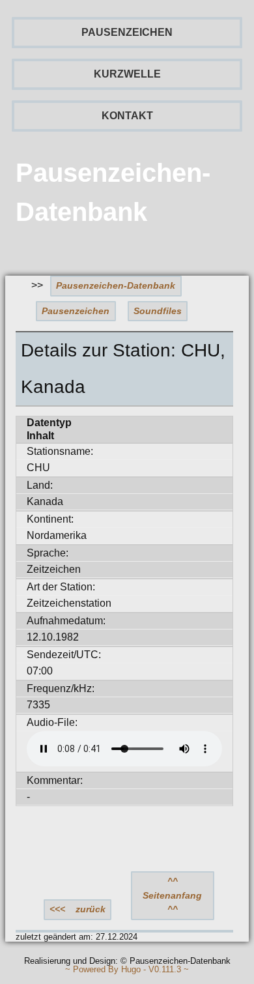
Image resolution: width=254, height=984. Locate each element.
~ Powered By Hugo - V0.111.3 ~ (127, 970)
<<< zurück (77, 909)
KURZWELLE (127, 74)
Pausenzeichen (75, 311)
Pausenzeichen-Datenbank (115, 285)
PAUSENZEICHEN (127, 32)
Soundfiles (158, 311)
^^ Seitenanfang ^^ (172, 895)
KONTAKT (127, 115)
